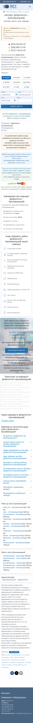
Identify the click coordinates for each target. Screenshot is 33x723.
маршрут (22, 660)
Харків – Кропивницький (12, 535)
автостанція (26, 655)
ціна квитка (5, 667)
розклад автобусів (17, 665)
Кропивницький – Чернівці (12, 563)
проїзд (4, 665)
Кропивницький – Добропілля (15, 580)
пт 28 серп (6, 82)
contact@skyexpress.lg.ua (23, 713)
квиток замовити (20, 657)
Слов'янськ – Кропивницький (14, 531)
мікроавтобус (15, 660)
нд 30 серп (26, 82)
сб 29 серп (16, 82)
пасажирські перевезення (16, 662)
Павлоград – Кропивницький (13, 519)
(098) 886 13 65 (25, 2)
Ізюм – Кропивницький (11, 512)
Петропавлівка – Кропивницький (15, 514)
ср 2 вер (26, 87)
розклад (9, 665)
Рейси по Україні (14, 652)
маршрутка (5, 662)
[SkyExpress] (9, 6)
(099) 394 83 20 (11, 2)
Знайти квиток (16, 106)
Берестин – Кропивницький (13, 507)
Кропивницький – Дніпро (12, 556)
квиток (12, 657)
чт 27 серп (26, 77)
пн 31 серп (6, 87)
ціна (25, 665)
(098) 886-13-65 (18, 47)
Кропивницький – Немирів (12, 565)
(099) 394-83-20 (18, 44)
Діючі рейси (5, 657)
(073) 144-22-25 (18, 50)
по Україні (28, 662)
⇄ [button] (16, 94)
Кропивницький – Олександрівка (15, 558)
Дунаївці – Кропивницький (13, 526)
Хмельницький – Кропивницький (15, 542)
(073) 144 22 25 (18, 338)
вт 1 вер (16, 87)
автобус (8, 655)
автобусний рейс (16, 655)
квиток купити (6, 660)
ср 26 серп (16, 77)
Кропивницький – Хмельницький (15, 568)
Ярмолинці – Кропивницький (13, 538)
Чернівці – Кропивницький (12, 524)
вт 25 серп (6, 77)
